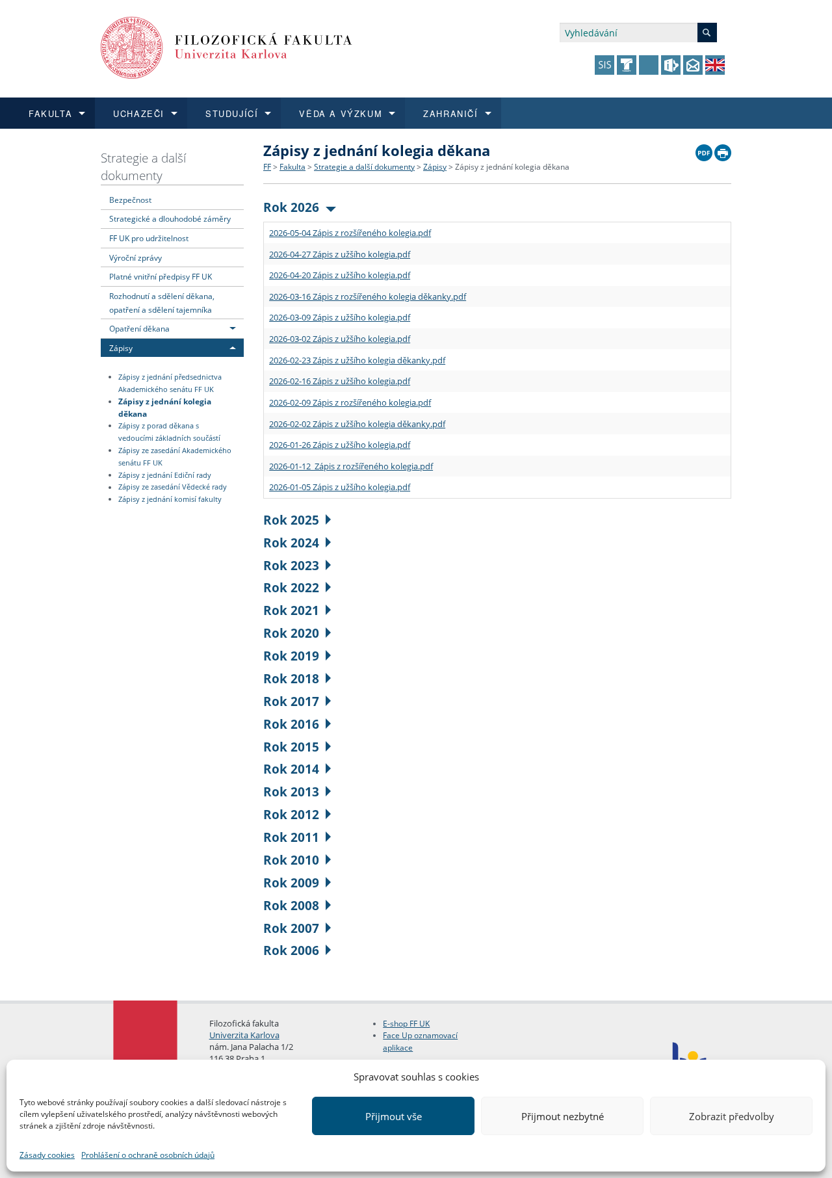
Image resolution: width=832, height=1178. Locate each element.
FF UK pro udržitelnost (148, 238)
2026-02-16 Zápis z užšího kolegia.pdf (339, 381)
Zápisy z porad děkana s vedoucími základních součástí (169, 432)
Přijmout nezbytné (562, 1116)
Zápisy (121, 348)
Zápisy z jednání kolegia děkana (164, 407)
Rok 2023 (291, 565)
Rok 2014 (291, 769)
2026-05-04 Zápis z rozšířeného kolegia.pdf (350, 233)
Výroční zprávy (135, 257)
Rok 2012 (291, 814)
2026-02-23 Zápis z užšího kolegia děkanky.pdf (357, 360)
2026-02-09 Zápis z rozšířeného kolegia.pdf (350, 402)
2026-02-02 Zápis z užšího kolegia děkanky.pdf (357, 424)
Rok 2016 (291, 724)
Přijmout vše (393, 1116)
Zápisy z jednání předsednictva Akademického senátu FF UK (170, 383)
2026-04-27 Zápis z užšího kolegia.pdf (339, 254)
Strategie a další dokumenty (143, 166)
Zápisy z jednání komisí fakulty (170, 499)
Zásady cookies (47, 1154)
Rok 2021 (291, 610)
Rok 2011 (291, 837)
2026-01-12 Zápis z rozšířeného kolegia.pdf (351, 466)
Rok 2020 (291, 633)
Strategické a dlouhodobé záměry (170, 218)
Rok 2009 (291, 882)
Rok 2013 (291, 791)
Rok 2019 (291, 655)
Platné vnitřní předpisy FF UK (160, 276)
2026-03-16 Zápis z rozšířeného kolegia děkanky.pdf (367, 296)
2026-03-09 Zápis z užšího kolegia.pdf (339, 317)
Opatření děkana (139, 328)
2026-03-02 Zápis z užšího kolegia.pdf (339, 339)
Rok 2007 (291, 928)
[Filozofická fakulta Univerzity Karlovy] (226, 46)
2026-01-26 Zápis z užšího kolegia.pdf (339, 445)
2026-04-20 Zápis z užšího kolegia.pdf (339, 275)
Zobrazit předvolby (731, 1116)
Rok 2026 (291, 207)
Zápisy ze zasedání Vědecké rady (172, 487)
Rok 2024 (291, 542)
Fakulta (293, 167)
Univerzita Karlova (244, 1035)
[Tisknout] (722, 149)
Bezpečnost (130, 199)
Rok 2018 (291, 678)
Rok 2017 (291, 701)
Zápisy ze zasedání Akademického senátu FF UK (174, 456)
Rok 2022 (291, 587)
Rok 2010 (291, 860)
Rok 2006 (291, 950)
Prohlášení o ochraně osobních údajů (147, 1154)
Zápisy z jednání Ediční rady (164, 475)
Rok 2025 (291, 520)
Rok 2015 (291, 746)
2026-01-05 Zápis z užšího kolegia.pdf (339, 487)
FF (267, 167)
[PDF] (704, 149)
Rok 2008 (291, 905)
